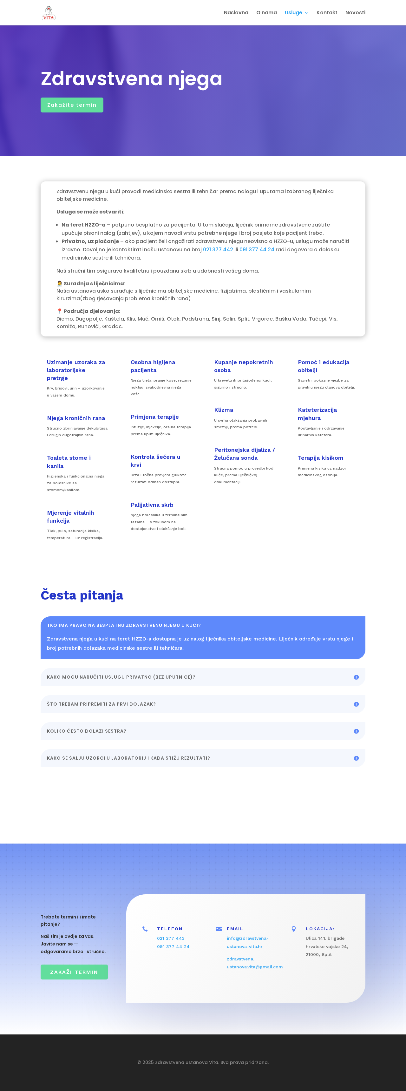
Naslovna (236, 13)
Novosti (355, 13)
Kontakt (327, 13)
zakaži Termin (74, 972)
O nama (266, 13)
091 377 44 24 (256, 249)
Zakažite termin (72, 105)
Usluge (293, 13)
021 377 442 (218, 249)
